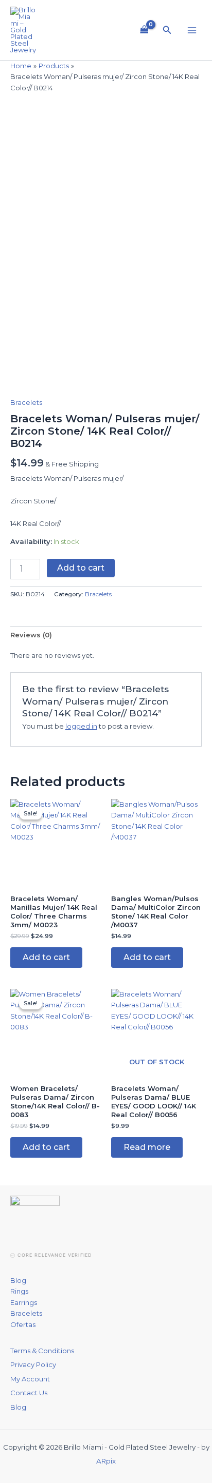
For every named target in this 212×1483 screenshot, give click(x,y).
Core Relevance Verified (54, 1255)
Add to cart (80, 568)
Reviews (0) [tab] (31, 635)
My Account (30, 1379)
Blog (18, 1280)
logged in (81, 726)
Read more (146, 1147)
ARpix (106, 1461)
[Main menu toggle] (192, 30)
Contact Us (28, 1393)
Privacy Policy (33, 1364)
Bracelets (26, 402)
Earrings (23, 1302)
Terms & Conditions (42, 1351)
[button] (167, 30)
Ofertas (23, 1324)
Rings (19, 1291)
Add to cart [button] (46, 957)
